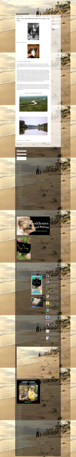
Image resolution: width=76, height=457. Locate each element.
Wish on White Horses (31, 5)
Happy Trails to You (53, 295)
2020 (19, 174)
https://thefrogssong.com (35, 273)
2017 (19, 179)
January (20, 210)
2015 (19, 182)
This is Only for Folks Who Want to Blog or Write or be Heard (54, 282)
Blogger (40, 344)
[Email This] (25, 140)
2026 (19, 165)
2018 (19, 177)
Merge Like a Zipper (20, 275)
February (20, 208)
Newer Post (19, 144)
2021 (19, 172)
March (20, 207)
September (20, 188)
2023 (19, 169)
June (20, 193)
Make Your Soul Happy (22, 197)
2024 (19, 168)
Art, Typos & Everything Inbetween (54, 331)
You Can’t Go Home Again (23, 200)
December (20, 183)
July (19, 191)
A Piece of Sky (52, 337)
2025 (19, 166)
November (20, 185)
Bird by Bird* (21, 205)
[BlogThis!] (26, 140)
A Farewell (18, 273)
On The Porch (19, 278)
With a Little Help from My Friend (22, 280)
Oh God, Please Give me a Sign (54, 275)
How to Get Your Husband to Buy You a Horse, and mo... (28, 203)
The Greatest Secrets (53, 316)
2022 (19, 171)
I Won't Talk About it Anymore (24, 199)
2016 (19, 180)
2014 (19, 212)
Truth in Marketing (22, 202)
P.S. (50, 323)
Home (33, 144)
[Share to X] (27, 140)
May (19, 194)
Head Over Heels (52, 289)
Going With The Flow (53, 302)
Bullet (51, 309)
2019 (19, 176)
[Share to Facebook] (28, 140)
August (20, 190)
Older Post (47, 144)
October (20, 186)
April (20, 196)
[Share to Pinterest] (29, 140)
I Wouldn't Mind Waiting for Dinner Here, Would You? (22, 277)
